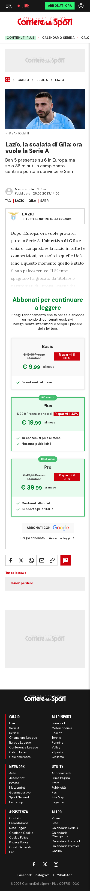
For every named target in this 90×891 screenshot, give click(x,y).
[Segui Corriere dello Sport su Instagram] (56, 864)
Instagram (42, 875)
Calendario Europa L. (66, 841)
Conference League (23, 747)
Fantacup (16, 802)
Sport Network (19, 797)
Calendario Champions (60, 835)
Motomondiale (62, 728)
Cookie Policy (18, 837)
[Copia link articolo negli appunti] (52, 560)
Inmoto (14, 783)
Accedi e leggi (59, 538)
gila (32, 201)
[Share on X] (21, 560)
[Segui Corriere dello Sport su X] (45, 864)
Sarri (45, 201)
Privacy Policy (19, 842)
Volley (56, 747)
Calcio (23, 80)
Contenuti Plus (20, 38)
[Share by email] (42, 560)
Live (25, 5)
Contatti (15, 818)
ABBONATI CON (39, 528)
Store (56, 783)
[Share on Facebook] (11, 560)
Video (56, 818)
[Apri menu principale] (8, 6)
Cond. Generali (20, 847)
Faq (12, 852)
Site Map (58, 797)
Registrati (59, 802)
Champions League (23, 738)
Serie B (14, 733)
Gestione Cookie (21, 833)
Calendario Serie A (58, 38)
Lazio (59, 80)
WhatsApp (64, 875)
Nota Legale (18, 828)
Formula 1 (58, 723)
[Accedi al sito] (81, 6)
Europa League (54, 286)
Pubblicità (59, 788)
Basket (57, 733)
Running (57, 743)
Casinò (57, 851)
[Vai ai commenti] (65, 560)
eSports (57, 752)
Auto (12, 773)
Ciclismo (58, 757)
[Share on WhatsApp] (31, 560)
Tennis (56, 738)
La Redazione (19, 823)
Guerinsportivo (20, 792)
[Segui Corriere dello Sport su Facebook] (34, 864)
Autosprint (16, 778)
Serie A (42, 80)
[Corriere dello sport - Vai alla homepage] (45, 22)
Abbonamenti (61, 773)
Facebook (25, 875)
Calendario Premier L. (67, 846)
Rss (54, 792)
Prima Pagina (61, 778)
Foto (55, 823)
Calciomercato (20, 757)
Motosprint (17, 788)
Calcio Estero (18, 752)
